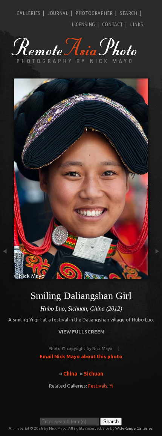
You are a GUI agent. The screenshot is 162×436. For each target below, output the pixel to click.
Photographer (94, 13)
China (70, 374)
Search (128, 13)
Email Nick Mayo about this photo (81, 356)
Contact (112, 24)
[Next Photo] (155, 275)
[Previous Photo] (7, 275)
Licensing (83, 24)
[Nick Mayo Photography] (74, 62)
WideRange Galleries (134, 428)
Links (136, 24)
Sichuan (93, 374)
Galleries (28, 13)
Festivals (97, 385)
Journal (57, 13)
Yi (111, 385)
